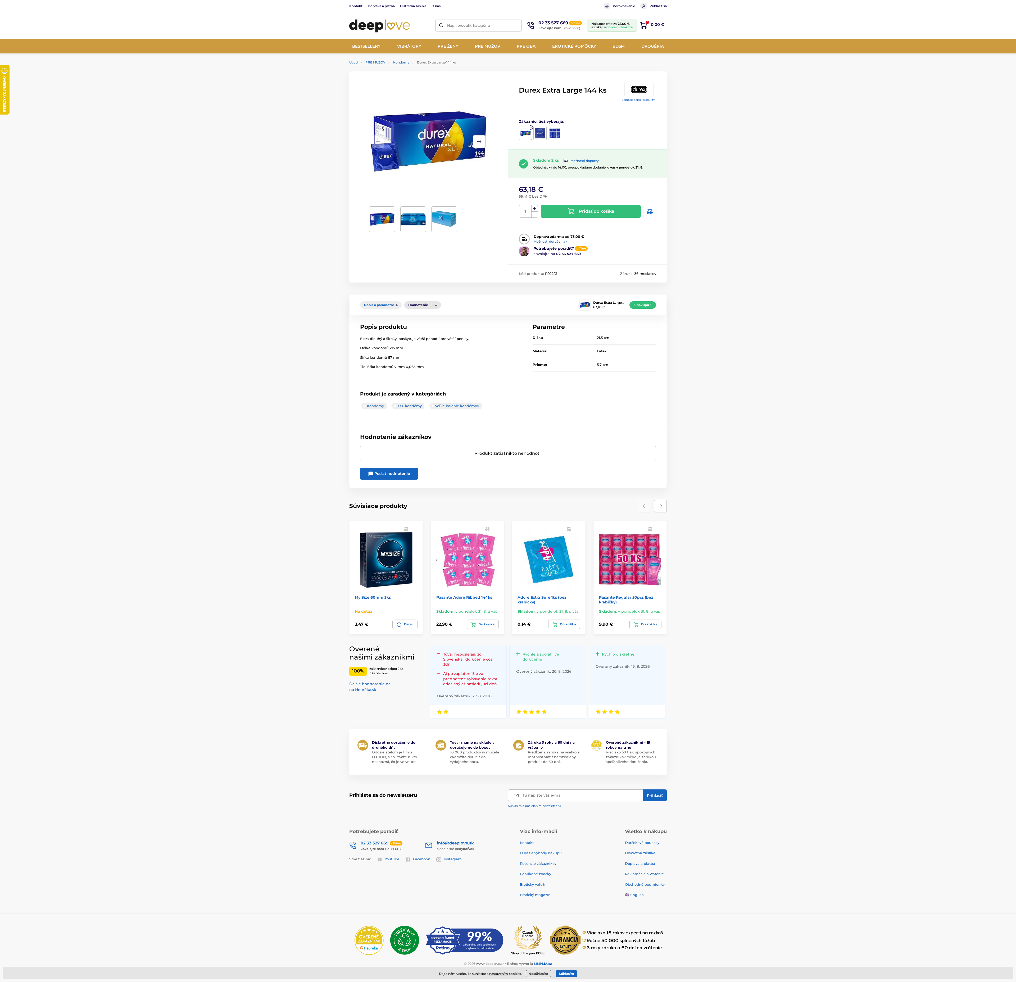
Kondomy (401, 62)
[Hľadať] (441, 25)
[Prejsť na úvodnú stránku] (379, 25)
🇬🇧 (627, 895)
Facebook (421, 859)
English (637, 895)
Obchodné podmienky (645, 884)
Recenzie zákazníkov (538, 863)
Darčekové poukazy (642, 842)
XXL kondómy (409, 406)
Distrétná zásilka (413, 6)
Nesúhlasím (538, 974)
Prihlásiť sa (658, 6)
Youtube (392, 859)
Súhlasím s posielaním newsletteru (534, 806)
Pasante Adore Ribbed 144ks (464, 597)
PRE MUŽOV (375, 62)
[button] (479, 141)
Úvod (353, 62)
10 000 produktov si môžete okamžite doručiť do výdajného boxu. (474, 757)
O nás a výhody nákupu (541, 853)
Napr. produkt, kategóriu (468, 25)
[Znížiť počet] (535, 214)
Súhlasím (566, 974)
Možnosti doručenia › (550, 241)
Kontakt (355, 6)
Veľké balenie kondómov (457, 406)
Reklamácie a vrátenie (644, 874)
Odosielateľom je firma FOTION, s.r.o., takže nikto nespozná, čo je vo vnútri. (394, 757)
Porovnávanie (624, 6)
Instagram (453, 859)
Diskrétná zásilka (640, 853)
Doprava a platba (381, 6)
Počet (525, 211)
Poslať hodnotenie (391, 473)
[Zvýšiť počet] (535, 208)
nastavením (498, 974)
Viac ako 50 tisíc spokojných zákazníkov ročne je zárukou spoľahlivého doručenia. (631, 757)
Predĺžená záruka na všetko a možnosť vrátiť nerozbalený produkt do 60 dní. (554, 757)
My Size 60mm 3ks (373, 597)
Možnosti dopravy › (585, 161)
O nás (436, 6)
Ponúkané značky (535, 874)
